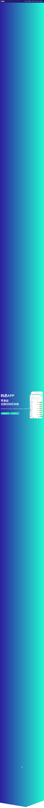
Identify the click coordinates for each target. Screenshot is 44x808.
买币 (25, 1)
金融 (37, 1)
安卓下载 (14, 413)
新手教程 (29, 1)
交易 (35, 1)
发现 (32, 1)
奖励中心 (41, 1)
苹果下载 (5, 413)
